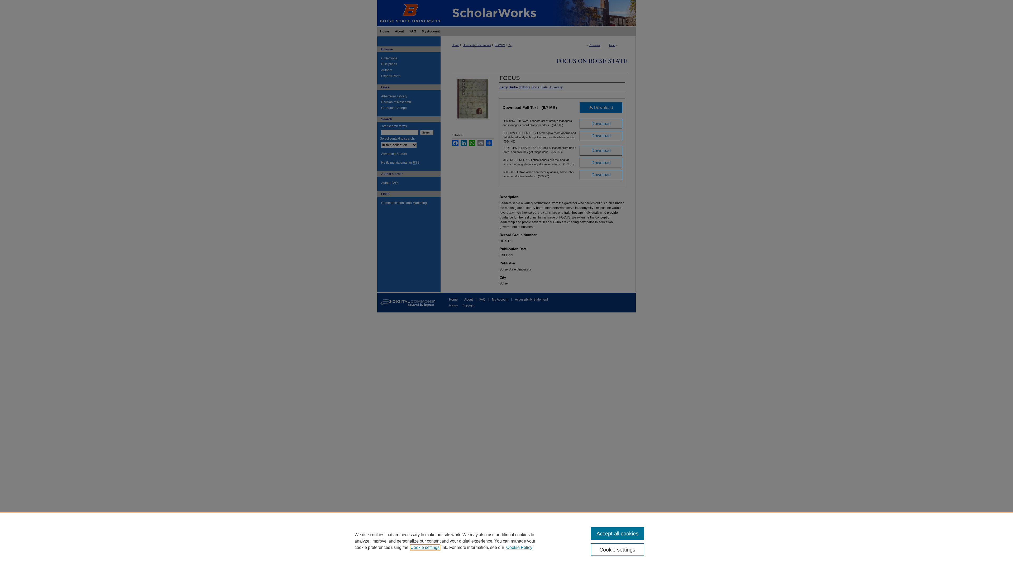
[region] (506, 541)
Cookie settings (424, 547)
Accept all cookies (617, 533)
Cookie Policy (519, 547)
